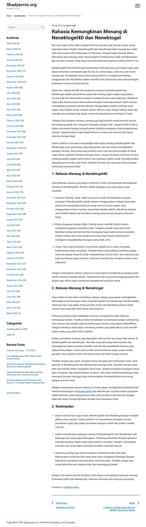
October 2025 (13, 76)
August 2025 (12, 87)
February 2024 (13, 186)
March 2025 (12, 115)
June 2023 (11, 230)
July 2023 (11, 225)
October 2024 (13, 142)
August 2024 (12, 153)
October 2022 (13, 274)
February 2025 (13, 120)
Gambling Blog (71, 487)
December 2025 (14, 65)
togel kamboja (13, 393)
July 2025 (11, 93)
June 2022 (11, 297)
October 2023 (13, 208)
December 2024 (14, 131)
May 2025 (11, 104)
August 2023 (12, 219)
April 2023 (11, 241)
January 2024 (13, 192)
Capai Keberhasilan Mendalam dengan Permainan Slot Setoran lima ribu (25, 373)
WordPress (56, 522)
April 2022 (11, 307)
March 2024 (12, 181)
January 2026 (13, 60)
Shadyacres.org (31, 522)
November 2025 (14, 71)
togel (9, 334)
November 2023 (14, 203)
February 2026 (13, 54)
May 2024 (11, 170)
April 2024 (11, 175)
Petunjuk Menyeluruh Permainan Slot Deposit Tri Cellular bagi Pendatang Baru (26, 381)
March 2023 (12, 247)
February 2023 (13, 252)
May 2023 (11, 236)
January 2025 (13, 126)
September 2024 (14, 148)
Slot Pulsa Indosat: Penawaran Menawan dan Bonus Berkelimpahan (26, 365)
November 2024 (14, 137)
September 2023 (14, 214)
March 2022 (12, 313)
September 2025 (14, 82)
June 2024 (11, 164)
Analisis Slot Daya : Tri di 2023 (21, 350)
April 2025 (11, 109)
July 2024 (11, 159)
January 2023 (13, 258)
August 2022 (12, 286)
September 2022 (14, 280)
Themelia (70, 522)
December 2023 (14, 197)
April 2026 (11, 43)
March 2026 (12, 49)
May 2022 (11, 302)
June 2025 (11, 98)
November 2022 (14, 269)
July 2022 (11, 291)
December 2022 (14, 263)
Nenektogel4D (84, 391)
